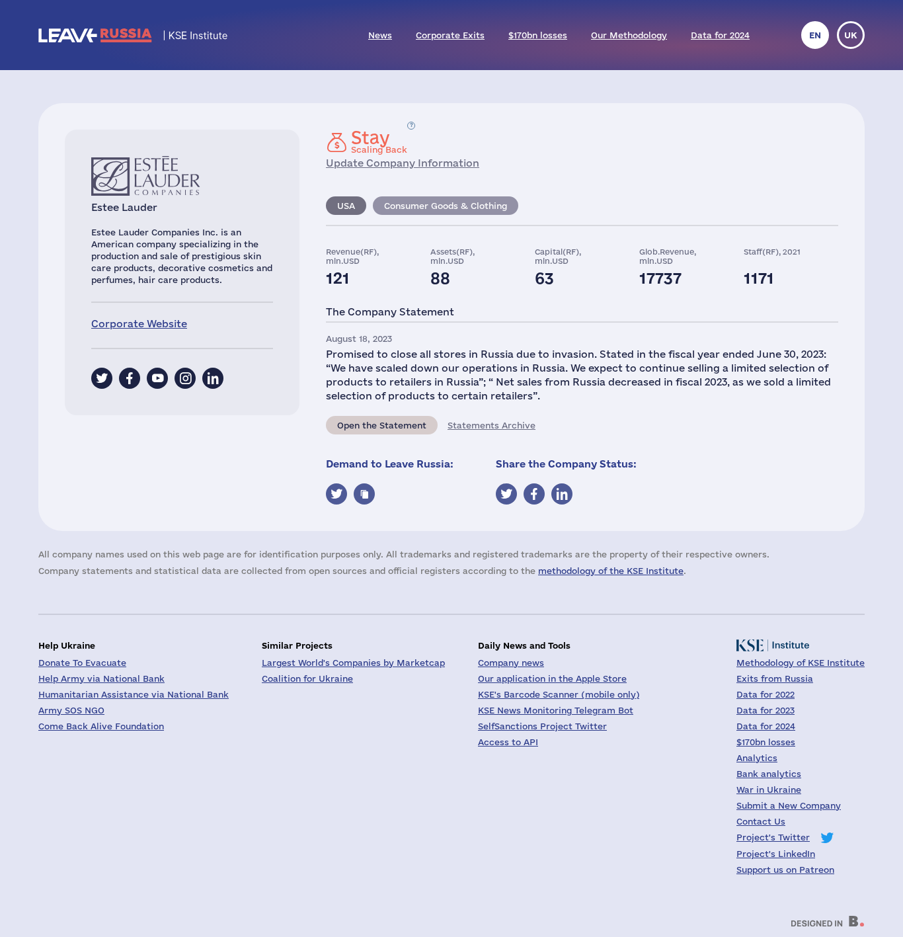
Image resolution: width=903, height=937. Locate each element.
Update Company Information (402, 163)
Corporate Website (139, 323)
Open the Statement (381, 425)
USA (346, 205)
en (815, 35)
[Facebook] (129, 378)
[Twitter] (101, 378)
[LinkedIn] (212, 378)
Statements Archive (491, 425)
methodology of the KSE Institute (611, 570)
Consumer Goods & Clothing (445, 205)
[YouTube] (157, 378)
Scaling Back (379, 141)
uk (850, 35)
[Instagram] (185, 378)
